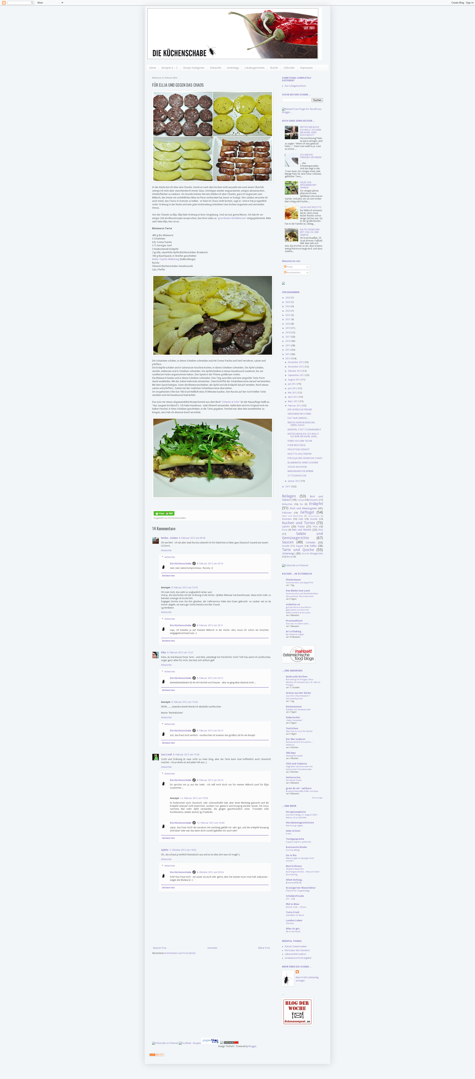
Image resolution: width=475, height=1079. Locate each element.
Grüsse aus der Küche (298, 693)
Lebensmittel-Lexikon (295, 954)
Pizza (284, 530)
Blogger (252, 1046)
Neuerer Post (159, 948)
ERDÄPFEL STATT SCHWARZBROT (304, 429)
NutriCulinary (294, 866)
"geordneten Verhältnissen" (232, 218)
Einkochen (287, 504)
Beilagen (289, 496)
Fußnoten (289, 67)
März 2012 (293, 401)
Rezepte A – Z (169, 67)
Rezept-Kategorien (193, 67)
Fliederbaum (293, 579)
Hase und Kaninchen (292, 516)
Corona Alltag (292, 850)
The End (290, 923)
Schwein (310, 542)
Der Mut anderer (296, 739)
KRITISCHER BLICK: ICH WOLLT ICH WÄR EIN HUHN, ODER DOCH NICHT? (310, 131)
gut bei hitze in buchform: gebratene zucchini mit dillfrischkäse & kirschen (298, 610)
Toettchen (292, 728)
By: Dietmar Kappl (295, 634)
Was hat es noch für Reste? (299, 731)
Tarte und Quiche (298, 550)
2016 (288, 341)
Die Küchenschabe (180, 563)
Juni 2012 (293, 388)
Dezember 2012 (296, 362)
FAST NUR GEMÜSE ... (298, 418)
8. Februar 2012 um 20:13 (210, 730)
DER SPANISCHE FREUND (300, 409)
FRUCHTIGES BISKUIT (299, 449)
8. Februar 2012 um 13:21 (180, 652)
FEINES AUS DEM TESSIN (300, 441)
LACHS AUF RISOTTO (310, 207)
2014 (288, 350)
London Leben (294, 920)
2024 (288, 306)
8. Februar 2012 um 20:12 (210, 678)
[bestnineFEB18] (293, 882)
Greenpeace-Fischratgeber (298, 958)
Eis (301, 504)
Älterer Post (264, 948)
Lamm (286, 526)
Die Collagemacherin (295, 86)
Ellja (163, 652)
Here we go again (294, 825)
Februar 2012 (295, 405)
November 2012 (296, 366)
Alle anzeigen (317, 798)
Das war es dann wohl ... (298, 623)
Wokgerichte (316, 553)
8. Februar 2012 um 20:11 (210, 625)
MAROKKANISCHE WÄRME (300, 471)
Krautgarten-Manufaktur (301, 888)
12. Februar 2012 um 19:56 (194, 798)
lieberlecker (293, 717)
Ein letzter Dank (294, 780)
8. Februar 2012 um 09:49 (192, 538)
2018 (288, 332)
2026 (288, 297)
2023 (288, 311)
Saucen (288, 542)
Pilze (315, 526)
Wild (304, 553)
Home (152, 67)
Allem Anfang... (294, 880)
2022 (288, 315)
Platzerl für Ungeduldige (298, 890)
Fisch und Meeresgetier (303, 508)
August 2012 (294, 379)
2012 (288, 358)
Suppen (299, 546)
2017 (288, 337)
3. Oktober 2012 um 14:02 (183, 850)
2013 (288, 354)
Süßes (313, 545)
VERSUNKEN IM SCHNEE (299, 414)
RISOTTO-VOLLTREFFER (300, 454)
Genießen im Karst (295, 915)
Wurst (289, 556)
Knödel (313, 519)
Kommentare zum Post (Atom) (179, 953)
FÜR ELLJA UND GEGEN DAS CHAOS (305, 458)
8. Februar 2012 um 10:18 (184, 587)
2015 (288, 345)
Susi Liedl (166, 754)
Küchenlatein (294, 706)
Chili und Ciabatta (296, 763)
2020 (288, 324)
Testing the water (294, 755)
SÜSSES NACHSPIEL (297, 467)
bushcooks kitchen (296, 676)
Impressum (306, 67)
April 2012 (293, 397)
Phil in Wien (292, 904)
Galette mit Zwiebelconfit (298, 709)
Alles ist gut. (293, 928)
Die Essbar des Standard (297, 950)
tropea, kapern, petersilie (298, 842)
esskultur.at (293, 604)
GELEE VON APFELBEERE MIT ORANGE (308, 185)
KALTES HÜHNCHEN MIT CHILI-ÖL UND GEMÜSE (310, 232)
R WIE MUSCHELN (296, 445)
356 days (291, 753)
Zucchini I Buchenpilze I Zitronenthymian (298, 697)
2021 (288, 319)
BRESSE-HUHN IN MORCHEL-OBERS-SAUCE (302, 423)
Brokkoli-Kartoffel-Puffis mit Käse (302, 791)
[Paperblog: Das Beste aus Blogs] (210, 1043)
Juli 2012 (292, 384)
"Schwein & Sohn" (230, 401)
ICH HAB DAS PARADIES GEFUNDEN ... (310, 157)
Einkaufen (215, 67)
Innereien (286, 519)
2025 (288, 302)
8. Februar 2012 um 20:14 (210, 780)
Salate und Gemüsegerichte (302, 536)
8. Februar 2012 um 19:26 (184, 702)
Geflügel (307, 512)
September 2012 (296, 375)
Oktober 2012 (295, 371)
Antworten (166, 550)
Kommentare (293, 272)
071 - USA (290, 898)
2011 (288, 486)
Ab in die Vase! (293, 931)
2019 (288, 328)
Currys (300, 500)
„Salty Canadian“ (294, 720)
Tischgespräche (295, 839)
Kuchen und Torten (298, 523)
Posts (289, 267)
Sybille (164, 850)
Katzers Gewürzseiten (296, 946)
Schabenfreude (295, 896)
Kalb (301, 519)
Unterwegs (233, 67)
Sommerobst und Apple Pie (299, 582)
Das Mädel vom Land (298, 590)
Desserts (313, 500)
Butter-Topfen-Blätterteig (165, 259)
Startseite (212, 948)
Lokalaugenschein (255, 67)
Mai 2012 (293, 392)
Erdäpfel (316, 504)
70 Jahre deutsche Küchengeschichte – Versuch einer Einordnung (303, 872)
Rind (320, 530)
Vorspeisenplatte (296, 812)
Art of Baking (293, 631)
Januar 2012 (294, 481)
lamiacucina (293, 777)
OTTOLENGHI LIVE (297, 475)
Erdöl (288, 833)
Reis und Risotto (301, 529)
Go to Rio (291, 855)
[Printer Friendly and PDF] (164, 515)
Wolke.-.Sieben (169, 538)
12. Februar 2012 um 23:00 (211, 823)
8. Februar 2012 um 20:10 (210, 563)
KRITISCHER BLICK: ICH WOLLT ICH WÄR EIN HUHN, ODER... (303, 435)
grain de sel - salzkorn (299, 788)
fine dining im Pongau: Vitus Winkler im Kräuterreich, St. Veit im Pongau (303, 682)
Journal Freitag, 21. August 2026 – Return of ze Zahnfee (302, 816)
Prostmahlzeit (294, 620)
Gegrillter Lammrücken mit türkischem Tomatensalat (299, 768)
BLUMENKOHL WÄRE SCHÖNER (303, 462)
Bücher (274, 67)
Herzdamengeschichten (300, 822)
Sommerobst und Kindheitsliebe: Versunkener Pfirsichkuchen (302, 595)
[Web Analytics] (156, 1055)
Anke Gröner (293, 831)
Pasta (301, 526)
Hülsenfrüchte (314, 516)
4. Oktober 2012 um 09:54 (210, 872)
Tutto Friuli (292, 912)
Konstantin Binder (296, 847)
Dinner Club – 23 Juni (296, 907)
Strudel (285, 546)
